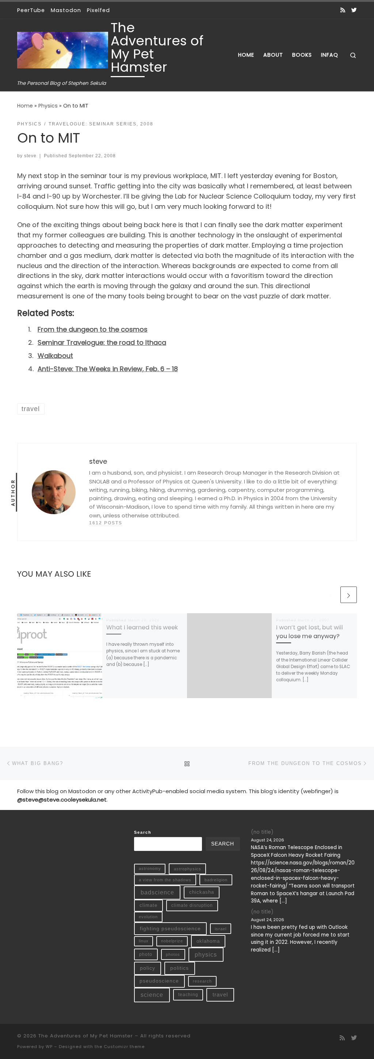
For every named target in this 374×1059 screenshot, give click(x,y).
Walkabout (55, 355)
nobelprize (172, 941)
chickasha (201, 892)
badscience (157, 892)
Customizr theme (124, 1046)
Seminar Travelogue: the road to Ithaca (102, 342)
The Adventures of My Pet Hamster (85, 1035)
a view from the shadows (165, 880)
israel (220, 929)
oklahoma (208, 941)
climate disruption (192, 905)
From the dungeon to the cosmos (93, 329)
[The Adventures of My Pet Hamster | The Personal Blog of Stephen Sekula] (62, 49)
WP (49, 1046)
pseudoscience (159, 981)
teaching (188, 994)
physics (206, 954)
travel (220, 995)
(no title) (262, 832)
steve (30, 155)
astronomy (150, 868)
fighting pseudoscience (170, 928)
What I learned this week (142, 627)
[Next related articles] (348, 595)
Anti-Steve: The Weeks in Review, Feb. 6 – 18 (108, 368)
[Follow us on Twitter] (354, 10)
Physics (48, 105)
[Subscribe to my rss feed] (342, 10)
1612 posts (105, 522)
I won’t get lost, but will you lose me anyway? (309, 631)
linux (144, 941)
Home (25, 105)
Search (143, 832)
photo (145, 954)
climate (148, 905)
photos (173, 954)
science (152, 995)
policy (147, 968)
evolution (148, 917)
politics (179, 968)
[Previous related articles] (331, 595)
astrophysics (187, 869)
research (202, 981)
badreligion (216, 880)
